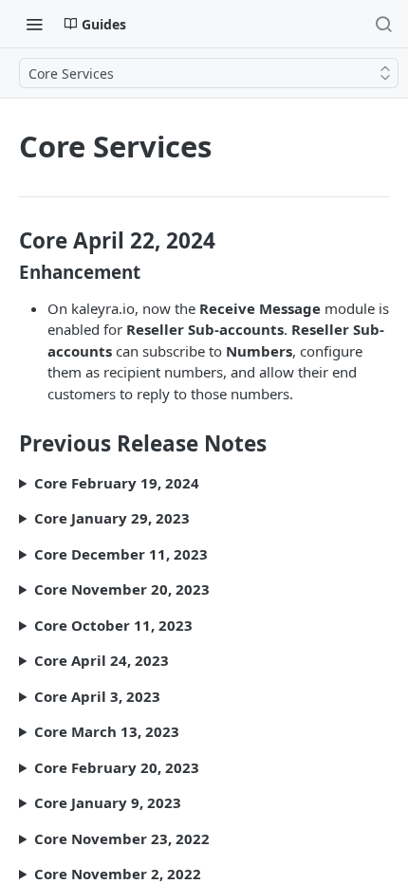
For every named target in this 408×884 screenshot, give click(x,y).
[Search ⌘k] (383, 24)
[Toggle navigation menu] (34, 24)
